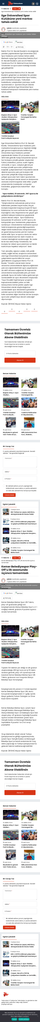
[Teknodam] (15, 4)
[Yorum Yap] (3, 47)
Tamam (14, 1019)
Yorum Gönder (9, 495)
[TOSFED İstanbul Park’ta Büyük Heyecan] (10, 130)
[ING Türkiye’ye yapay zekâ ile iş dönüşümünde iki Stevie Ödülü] (20, 512)
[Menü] (3, 4)
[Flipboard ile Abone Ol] (19, 42)
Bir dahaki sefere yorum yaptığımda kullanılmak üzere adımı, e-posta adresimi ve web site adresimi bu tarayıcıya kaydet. (21, 488)
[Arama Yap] (37, 3)
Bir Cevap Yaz (8, 446)
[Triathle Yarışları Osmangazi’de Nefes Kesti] (30, 110)
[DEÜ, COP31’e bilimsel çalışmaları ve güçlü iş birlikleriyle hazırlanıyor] (20, 521)
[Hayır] (38, 1016)
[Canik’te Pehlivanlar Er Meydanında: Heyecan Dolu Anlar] (29, 406)
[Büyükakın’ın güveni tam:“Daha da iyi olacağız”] (11, 426)
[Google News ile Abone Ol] (8, 42)
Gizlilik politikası (24, 1019)
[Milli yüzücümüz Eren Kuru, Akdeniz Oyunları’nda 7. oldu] (29, 426)
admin (9, 28)
